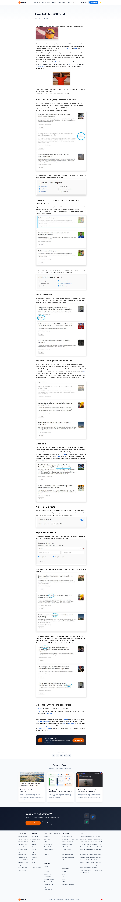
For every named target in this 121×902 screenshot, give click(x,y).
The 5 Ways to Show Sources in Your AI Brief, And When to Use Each (91, 852)
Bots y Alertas (47, 839)
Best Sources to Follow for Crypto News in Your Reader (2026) (91, 839)
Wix (33, 865)
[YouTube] (102, 899)
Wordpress (34, 857)
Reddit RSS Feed (22, 854)
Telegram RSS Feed (23, 859)
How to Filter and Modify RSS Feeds (88, 867)
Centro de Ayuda (48, 889)
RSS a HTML (35, 836)
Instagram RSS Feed (23, 841)
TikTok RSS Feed (22, 844)
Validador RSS (47, 876)
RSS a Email (46, 841)
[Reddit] (65, 755)
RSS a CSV (46, 854)
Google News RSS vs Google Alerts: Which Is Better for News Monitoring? (91, 846)
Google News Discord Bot (68, 857)
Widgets (35, 833)
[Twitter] (53, 755)
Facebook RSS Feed (23, 862)
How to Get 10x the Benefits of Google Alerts (90, 849)
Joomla (63, 879)
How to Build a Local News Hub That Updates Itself (91, 841)
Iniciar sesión (84, 2)
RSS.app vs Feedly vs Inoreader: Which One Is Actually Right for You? (91, 857)
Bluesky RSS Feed (22, 867)
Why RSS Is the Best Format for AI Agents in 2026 (91, 862)
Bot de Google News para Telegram (70, 839)
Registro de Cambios (49, 887)
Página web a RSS (22, 836)
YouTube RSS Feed (22, 857)
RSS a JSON (47, 852)
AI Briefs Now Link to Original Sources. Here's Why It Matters (91, 854)
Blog (36, 8)
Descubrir (46, 869)
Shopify (34, 849)
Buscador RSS (47, 874)
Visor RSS (46, 871)
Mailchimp (64, 871)
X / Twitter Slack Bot (66, 852)
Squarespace (35, 852)
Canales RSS (22, 833)
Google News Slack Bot (67, 854)
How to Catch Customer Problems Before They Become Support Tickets (91, 844)
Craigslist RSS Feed (22, 849)
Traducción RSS (48, 846)
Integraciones (66, 868)
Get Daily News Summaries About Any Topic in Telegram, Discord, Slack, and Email (91, 836)
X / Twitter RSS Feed (23, 852)
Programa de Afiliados (49, 881)
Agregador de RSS (48, 849)
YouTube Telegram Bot (67, 836)
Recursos (47, 863)
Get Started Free (32, 822)
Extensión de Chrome (49, 879)
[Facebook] (61, 755)
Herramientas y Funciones (52, 833)
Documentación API (48, 884)
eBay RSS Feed (22, 865)
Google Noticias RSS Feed (24, 839)
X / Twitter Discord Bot (67, 846)
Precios (46, 866)
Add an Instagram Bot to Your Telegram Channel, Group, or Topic (91, 870)
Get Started (77, 740)
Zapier (63, 874)
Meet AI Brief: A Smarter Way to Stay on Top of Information (91, 865)
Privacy (78, 899)
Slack (63, 876)
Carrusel (34, 844)
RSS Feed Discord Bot (67, 844)
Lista (33, 846)
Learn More (47, 822)
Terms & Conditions (69, 899)
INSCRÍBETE (94, 2)
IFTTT (63, 881)
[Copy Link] (69, 755)
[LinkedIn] (57, 755)
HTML (33, 862)
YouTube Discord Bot (66, 849)
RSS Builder (47, 836)
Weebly (34, 854)
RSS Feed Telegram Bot (67, 841)
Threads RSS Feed (22, 846)
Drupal (33, 859)
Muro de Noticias (36, 839)
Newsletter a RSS (48, 844)
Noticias (34, 841)
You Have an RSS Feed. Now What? (88, 859)
